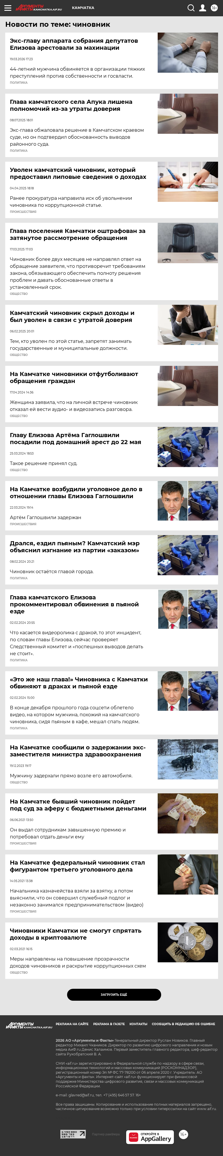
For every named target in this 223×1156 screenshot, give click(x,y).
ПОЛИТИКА (19, 82)
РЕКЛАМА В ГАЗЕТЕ (109, 1024)
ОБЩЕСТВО (19, 294)
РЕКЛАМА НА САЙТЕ (72, 1024)
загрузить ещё (114, 995)
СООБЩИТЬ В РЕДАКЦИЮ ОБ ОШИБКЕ (183, 1024)
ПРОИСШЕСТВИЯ (23, 212)
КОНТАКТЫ (138, 1024)
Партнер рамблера (106, 1134)
